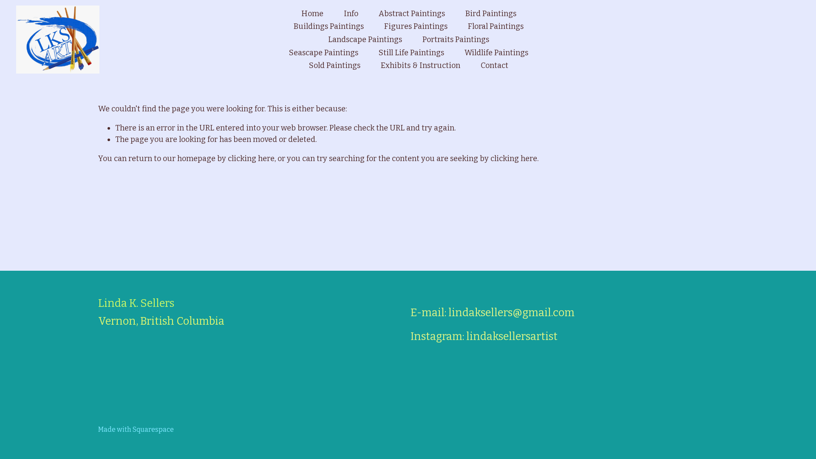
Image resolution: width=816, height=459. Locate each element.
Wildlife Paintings (496, 52)
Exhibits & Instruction (420, 65)
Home (312, 13)
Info (351, 13)
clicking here (251, 158)
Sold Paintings (334, 65)
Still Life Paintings (411, 52)
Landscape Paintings (365, 39)
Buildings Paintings (329, 26)
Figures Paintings (416, 26)
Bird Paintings (490, 13)
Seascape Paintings (323, 52)
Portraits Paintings (455, 39)
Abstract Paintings (412, 13)
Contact (494, 65)
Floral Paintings (496, 26)
